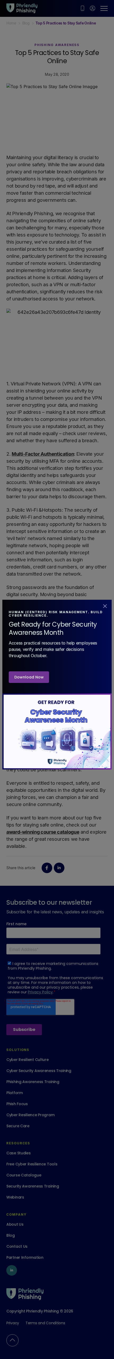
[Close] (105, 605)
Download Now (29, 677)
